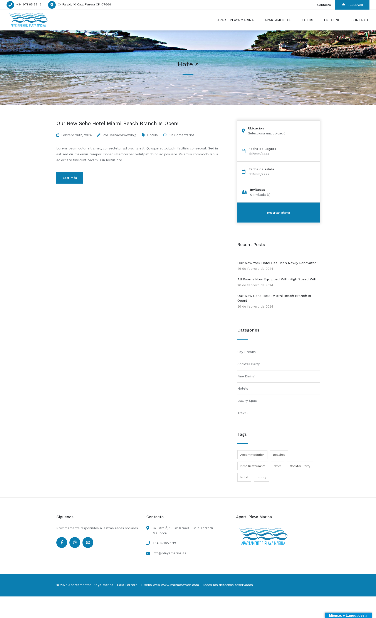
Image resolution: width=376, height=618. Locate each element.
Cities (278, 466)
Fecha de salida (261, 169)
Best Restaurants (252, 466)
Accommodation (252, 454)
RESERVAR (355, 5)
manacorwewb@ (122, 135)
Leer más (70, 177)
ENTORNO (332, 20)
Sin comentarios (182, 135)
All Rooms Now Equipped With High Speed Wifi (276, 279)
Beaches (279, 454)
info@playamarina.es (169, 553)
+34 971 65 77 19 (29, 4)
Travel (242, 413)
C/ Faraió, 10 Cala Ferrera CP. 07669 (84, 4)
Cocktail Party (248, 364)
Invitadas (257, 189)
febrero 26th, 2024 (76, 135)
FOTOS (307, 20)
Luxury (261, 477)
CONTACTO (360, 20)
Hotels (152, 135)
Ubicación (256, 128)
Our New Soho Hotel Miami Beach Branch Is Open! (117, 123)
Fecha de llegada (262, 149)
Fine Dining (246, 376)
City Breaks (246, 352)
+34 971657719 (164, 543)
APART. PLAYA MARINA (235, 20)
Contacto (324, 5)
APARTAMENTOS (278, 20)
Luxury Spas (247, 401)
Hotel (244, 477)
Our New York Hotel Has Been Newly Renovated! (277, 263)
